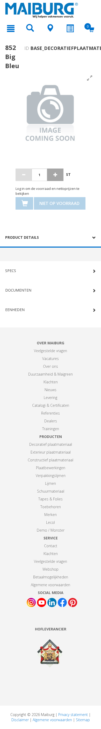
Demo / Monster (50, 530)
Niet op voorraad (59, 203)
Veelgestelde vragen (50, 350)
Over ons (50, 366)
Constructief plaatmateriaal (50, 459)
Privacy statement (73, 714)
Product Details (22, 237)
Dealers (50, 420)
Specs (10, 270)
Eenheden (15, 309)
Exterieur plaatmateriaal (51, 452)
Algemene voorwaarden (50, 584)
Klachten (51, 381)
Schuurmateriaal (50, 491)
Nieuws (50, 389)
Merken (50, 514)
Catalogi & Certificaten (50, 405)
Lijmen (50, 483)
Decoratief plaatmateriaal (50, 444)
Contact (50, 545)
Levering (50, 397)
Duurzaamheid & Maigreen (50, 374)
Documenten (18, 290)
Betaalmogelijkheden (50, 577)
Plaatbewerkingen (50, 467)
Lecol (50, 522)
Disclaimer (20, 719)
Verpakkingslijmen (51, 475)
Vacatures (50, 358)
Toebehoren (50, 506)
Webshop (50, 569)
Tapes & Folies (50, 498)
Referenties (50, 413)
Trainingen (50, 428)
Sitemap (83, 719)
